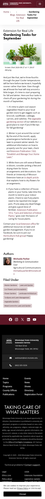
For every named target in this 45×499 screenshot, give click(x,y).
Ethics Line (6, 475)
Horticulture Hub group (14, 235)
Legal (4, 471)
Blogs (12, 14)
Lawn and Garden (26, 285)
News (27, 382)
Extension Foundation (33, 475)
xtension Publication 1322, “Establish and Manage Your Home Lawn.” (23, 154)
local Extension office (26, 223)
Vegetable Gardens (11, 301)
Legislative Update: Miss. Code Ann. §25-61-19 (33, 481)
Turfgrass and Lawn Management (16, 297)
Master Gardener (10, 285)
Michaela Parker (21, 258)
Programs (7, 386)
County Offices (10, 390)
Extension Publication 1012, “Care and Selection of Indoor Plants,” (25, 212)
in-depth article (31, 177)
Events (27, 378)
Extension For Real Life (21, 17)
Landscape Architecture (27, 293)
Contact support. (32, 465)
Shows (27, 386)
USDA (26, 471)
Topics (6, 382)
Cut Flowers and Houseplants (15, 289)
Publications (8, 394)
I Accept (22, 494)
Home (6, 11)
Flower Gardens (10, 293)
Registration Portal (33, 394)
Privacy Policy (22, 488)
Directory (29, 390)
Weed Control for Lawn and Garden (17, 306)
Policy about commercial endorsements (8, 481)
